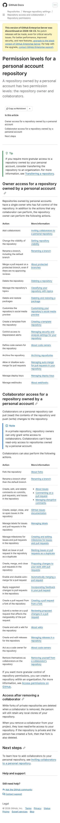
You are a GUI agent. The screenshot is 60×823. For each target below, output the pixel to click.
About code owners (41, 345)
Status (47, 808)
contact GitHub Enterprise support (36, 47)
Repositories (13, 11)
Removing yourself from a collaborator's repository (43, 660)
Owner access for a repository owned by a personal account (29, 186)
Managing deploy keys (42, 375)
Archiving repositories (42, 355)
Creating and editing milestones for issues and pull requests (41, 539)
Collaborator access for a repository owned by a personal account (25, 399)
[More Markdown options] (29, 108)
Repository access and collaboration (25, 14)
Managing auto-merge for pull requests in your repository (43, 365)
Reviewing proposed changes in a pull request (41, 613)
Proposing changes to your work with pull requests (42, 566)
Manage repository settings (36, 11)
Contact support (14, 794)
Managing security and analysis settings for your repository (43, 334)
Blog (32, 811)
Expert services (19, 811)
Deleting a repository (41, 281)
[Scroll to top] (53, 816)
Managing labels (39, 523)
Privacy (37, 808)
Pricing (5, 811)
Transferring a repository (39, 173)
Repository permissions (19, 18)
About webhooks (39, 382)
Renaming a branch (41, 250)
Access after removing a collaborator (20, 697)
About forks (37, 471)
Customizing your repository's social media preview (43, 311)
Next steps (12, 748)
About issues (42, 489)
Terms (28, 808)
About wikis (37, 627)
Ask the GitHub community (19, 789)
